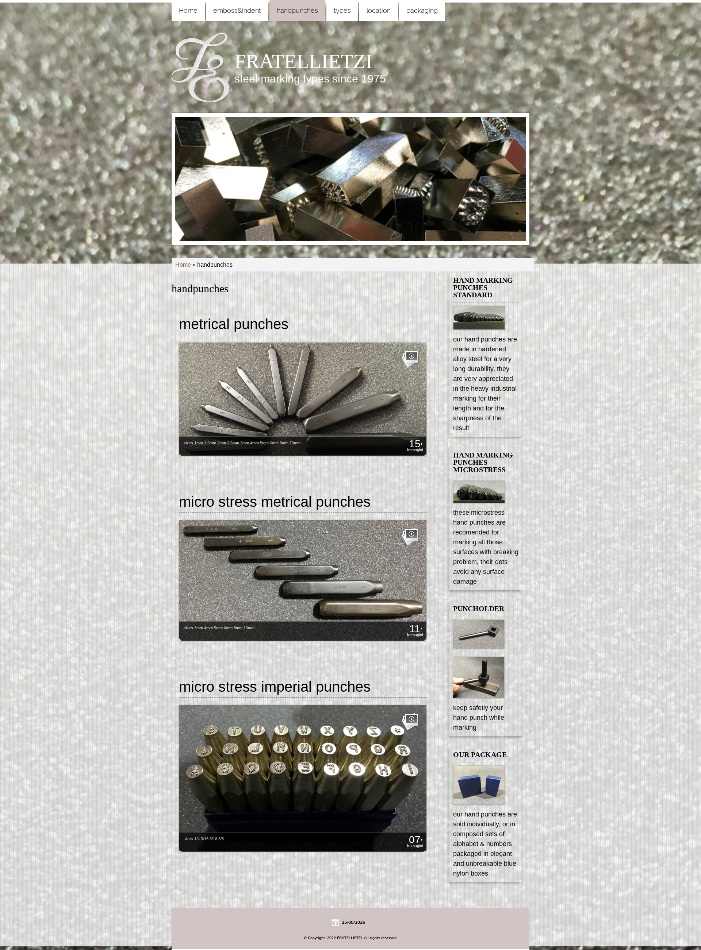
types (342, 10)
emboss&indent (237, 10)
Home (188, 10)
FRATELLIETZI (303, 61)
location (379, 10)
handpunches (297, 10)
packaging (422, 10)
